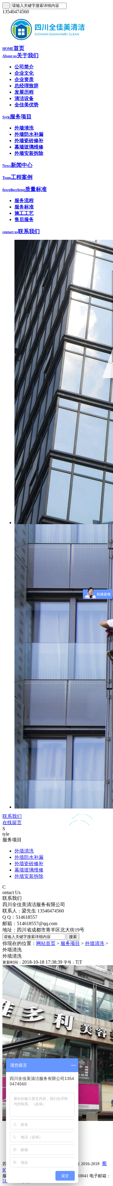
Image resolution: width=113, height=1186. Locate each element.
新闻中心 (17, 165)
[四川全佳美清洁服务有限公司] (47, 42)
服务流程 (24, 200)
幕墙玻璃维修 (28, 146)
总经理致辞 (26, 85)
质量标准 (24, 189)
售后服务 (24, 219)
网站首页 (45, 943)
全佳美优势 (26, 104)
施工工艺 (24, 213)
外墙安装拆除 (28, 153)
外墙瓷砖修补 (28, 140)
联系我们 (21, 231)
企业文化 (24, 73)
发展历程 (24, 92)
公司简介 (24, 66)
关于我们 (20, 55)
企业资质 (24, 79)
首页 (13, 48)
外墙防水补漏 (28, 134)
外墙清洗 (24, 127)
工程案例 (17, 177)
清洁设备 (24, 98)
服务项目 (17, 117)
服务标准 (24, 206)
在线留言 (12, 822)
